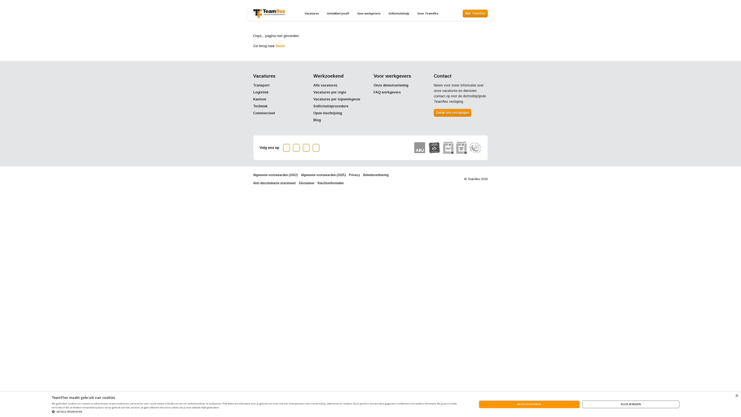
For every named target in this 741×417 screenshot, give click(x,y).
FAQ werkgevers (387, 92)
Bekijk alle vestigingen (452, 112)
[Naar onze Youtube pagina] (316, 148)
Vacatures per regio (329, 92)
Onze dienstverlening (391, 85)
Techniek (260, 106)
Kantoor (259, 99)
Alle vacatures (325, 85)
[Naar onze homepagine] (269, 13)
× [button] (736, 395)
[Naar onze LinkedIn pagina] (306, 148)
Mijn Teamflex (475, 13)
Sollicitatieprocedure (330, 106)
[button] (258, 411)
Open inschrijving (327, 113)
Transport (261, 85)
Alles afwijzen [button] (631, 404)
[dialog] (370, 404)
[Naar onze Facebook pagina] (296, 148)
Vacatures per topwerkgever (336, 99)
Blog (317, 120)
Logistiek (261, 92)
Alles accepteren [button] (529, 404)
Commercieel (264, 113)
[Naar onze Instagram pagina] (286, 148)
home (280, 46)
